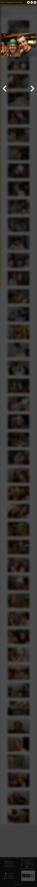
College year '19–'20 (12, 2)
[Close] (35, 2)
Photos (2, 2)
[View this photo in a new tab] (31, 2)
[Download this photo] (28, 2)
